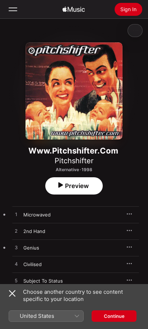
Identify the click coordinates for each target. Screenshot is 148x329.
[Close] (12, 293)
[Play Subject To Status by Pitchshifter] (16, 281)
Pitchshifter (74, 160)
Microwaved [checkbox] (37, 215)
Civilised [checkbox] (32, 264)
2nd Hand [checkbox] (34, 231)
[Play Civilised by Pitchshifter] (16, 264)
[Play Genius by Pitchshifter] (16, 248)
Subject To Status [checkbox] (43, 281)
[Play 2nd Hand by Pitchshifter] (16, 231)
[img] (74, 9)
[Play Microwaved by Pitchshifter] (16, 214)
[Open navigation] (13, 9)
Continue (114, 316)
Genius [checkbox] (31, 248)
